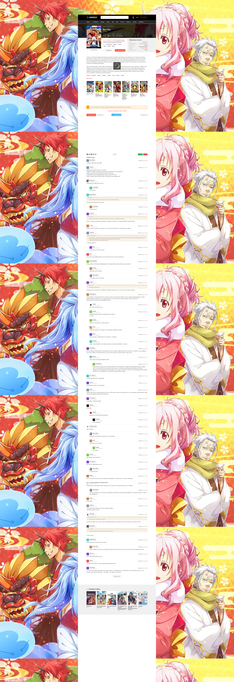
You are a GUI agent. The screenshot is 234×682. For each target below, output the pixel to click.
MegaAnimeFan (93, 194)
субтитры (109, 39)
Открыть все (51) (117, 576)
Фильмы (102, 22)
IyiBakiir (91, 475)
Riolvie (94, 333)
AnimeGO (93, 17)
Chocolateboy (92, 348)
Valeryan (94, 311)
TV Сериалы (95, 22)
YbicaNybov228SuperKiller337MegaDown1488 (99, 482)
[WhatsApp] (93, 154)
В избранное (109, 50)
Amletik (94, 304)
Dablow (91, 389)
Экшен (105, 46)
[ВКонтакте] (87, 154)
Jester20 (91, 382)
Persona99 (118, 39)
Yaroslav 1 (92, 167)
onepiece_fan (92, 180)
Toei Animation (144, 48)
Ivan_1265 (92, 553)
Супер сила (94, 75)
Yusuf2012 (92, 213)
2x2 (112, 41)
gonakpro (91, 282)
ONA (117, 22)
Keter (94, 246)
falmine (91, 498)
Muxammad (92, 513)
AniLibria (114, 39)
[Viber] (91, 154)
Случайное (141, 22)
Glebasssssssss (93, 294)
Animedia (115, 41)
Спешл (108, 22)
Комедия (115, 44)
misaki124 (92, 505)
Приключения (109, 44)
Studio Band (109, 41)
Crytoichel (95, 340)
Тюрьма (122, 75)
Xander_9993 (95, 546)
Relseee (91, 560)
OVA (113, 22)
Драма (109, 46)
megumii (94, 412)
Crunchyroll (141, 43)
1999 (146, 41)
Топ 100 (122, 22)
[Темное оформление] (133, 17)
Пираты (117, 75)
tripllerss (94, 356)
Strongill (97, 447)
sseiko (94, 326)
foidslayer (91, 405)
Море (114, 75)
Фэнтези (119, 44)
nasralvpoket (92, 525)
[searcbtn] (102, 17)
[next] (149, 87)
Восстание (104, 75)
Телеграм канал (117, 114)
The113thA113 (92, 375)
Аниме (88, 22)
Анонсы (134, 22)
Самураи (109, 75)
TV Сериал (108, 26)
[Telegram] (95, 154)
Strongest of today (93, 426)
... (99, 47)
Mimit (94, 440)
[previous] (84, 87)
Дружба (99, 75)
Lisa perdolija (95, 187)
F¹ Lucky (91, 225)
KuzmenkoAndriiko (93, 260)
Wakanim (145, 43)
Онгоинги (128, 22)
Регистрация (143, 17)
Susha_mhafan (95, 275)
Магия (113, 46)
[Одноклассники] (89, 154)
